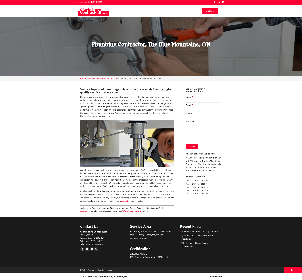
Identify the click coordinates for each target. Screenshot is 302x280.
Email (189, 105)
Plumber (91, 270)
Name (189, 97)
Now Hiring (210, 11)
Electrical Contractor (106, 270)
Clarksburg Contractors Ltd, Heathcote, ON (107, 276)
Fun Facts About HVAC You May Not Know (199, 231)
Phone (190, 113)
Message (191, 121)
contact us (125, 201)
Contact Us (293, 270)
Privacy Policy (215, 276)
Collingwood (85, 211)
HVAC (82, 270)
